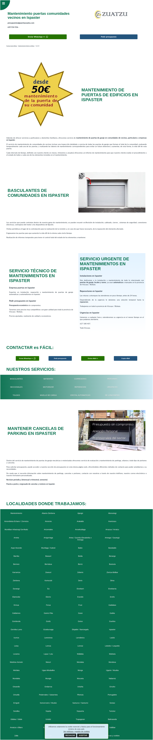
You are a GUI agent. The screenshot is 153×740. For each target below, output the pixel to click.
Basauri (48, 556)
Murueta (80, 678)
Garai (80, 613)
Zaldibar (112, 727)
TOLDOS (16, 395)
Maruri (48, 662)
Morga (80, 670)
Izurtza (16, 638)
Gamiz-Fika (48, 613)
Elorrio (48, 597)
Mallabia (80, 654)
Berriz (80, 564)
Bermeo (16, 564)
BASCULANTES (16, 379)
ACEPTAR (83, 735)
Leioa (16, 646)
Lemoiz (80, 646)
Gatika (112, 613)
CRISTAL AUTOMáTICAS (80, 395)
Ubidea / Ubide (16, 719)
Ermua (16, 605)
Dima (112, 581)
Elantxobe (16, 597)
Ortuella (16, 695)
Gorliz (48, 621)
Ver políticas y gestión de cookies (76, 731)
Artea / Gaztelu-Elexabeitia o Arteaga (80, 539)
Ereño (112, 597)
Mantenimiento (16, 513)
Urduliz (48, 719)
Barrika (16, 556)
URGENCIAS (112, 387)
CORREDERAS (80, 379)
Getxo (80, 621)
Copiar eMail (125, 358)
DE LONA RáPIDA (112, 395)
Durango (16, 589)
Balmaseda (112, 719)
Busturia (112, 564)
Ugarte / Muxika (112, 670)
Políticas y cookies (112, 736)
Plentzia (80, 695)
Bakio (80, 548)
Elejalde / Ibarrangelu (80, 629)
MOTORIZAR (48, 387)
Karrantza (16, 572)
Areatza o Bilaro (16, 727)
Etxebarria (112, 589)
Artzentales (48, 529)
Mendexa (112, 662)
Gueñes (112, 621)
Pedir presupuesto (108, 37)
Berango (112, 556)
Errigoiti (16, 703)
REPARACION (80, 387)
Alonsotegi (112, 513)
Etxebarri (80, 589)
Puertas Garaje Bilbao (11, 46)
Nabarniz (112, 678)
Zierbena (16, 581)
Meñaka (16, 670)
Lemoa (48, 646)
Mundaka (16, 678)
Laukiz (112, 638)
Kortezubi (48, 581)
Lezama (16, 654)
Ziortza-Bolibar (112, 572)
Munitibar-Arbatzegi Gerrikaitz (16, 529)
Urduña (80, 687)
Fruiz (80, 605)
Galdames (16, 613)
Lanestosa (48, 638)
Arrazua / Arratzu (112, 529)
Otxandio (16, 687)
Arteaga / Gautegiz (112, 538)
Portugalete (112, 695)
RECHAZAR (70, 735)
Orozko (112, 687)
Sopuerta (80, 711)
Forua (48, 605)
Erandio (80, 597)
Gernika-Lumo (16, 629)
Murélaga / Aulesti (48, 548)
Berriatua (48, 564)
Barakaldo (112, 548)
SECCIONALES (16, 387)
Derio (80, 581)
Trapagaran (80, 719)
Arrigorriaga (48, 538)
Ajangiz (80, 513)
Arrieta (16, 538)
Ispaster (112, 629)
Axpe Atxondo (16, 548)
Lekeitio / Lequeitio (112, 646)
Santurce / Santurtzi (80, 703)
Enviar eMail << (93, 358)
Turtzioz (112, 711)
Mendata (80, 662)
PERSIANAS (112, 379)
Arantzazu (112, 521)
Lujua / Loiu (48, 654)
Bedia (80, 556)
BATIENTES (48, 379)
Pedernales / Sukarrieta (48, 695)
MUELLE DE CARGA (48, 395)
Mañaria (112, 654)
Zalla (16, 736)
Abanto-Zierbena (48, 513)
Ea (48, 589)
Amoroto (48, 521)
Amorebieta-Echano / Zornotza (16, 521)
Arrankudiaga (80, 529)
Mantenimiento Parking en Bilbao (26, 46)
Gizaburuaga (48, 629)
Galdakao (112, 605)
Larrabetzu (80, 638)
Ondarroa (48, 687)
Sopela (48, 711)
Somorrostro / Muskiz (48, 703)
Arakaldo (80, 521)
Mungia (48, 678)
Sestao (112, 703)
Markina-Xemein (16, 662)
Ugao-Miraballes (48, 670)
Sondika (16, 711)
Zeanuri (48, 572)
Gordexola (16, 621)
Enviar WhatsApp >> (36, 37)
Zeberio (80, 572)
